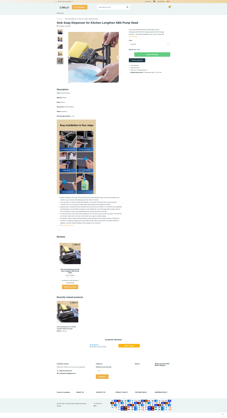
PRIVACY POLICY (122, 392)
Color (130, 40)
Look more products (68, 225)
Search (137, 364)
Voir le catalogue (79, 7)
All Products (60, 13)
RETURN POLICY (141, 392)
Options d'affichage (152, 54)
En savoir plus (133, 36)
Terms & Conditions (63, 392)
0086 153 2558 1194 (65, 370)
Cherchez (127, 7)
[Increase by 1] (133, 53)
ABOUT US (80, 392)
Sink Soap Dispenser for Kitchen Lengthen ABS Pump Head (66, 327)
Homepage (60, 19)
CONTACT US (100, 392)
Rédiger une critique (70, 287)
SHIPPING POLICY (161, 392)
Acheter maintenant (137, 60)
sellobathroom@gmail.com (67, 373)
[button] (56, 1)
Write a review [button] (129, 346)
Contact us (148, 1)
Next (72, 1)
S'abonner (102, 376)
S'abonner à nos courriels (103, 367)
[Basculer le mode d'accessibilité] (154, 1)
